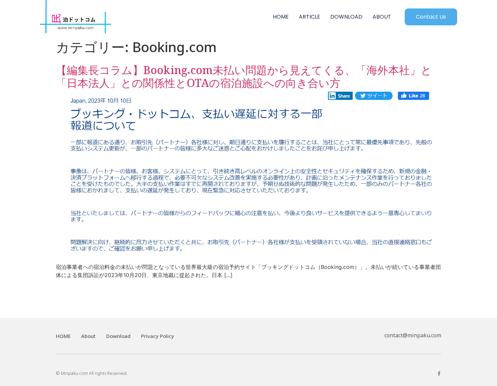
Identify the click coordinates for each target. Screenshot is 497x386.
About (88, 336)
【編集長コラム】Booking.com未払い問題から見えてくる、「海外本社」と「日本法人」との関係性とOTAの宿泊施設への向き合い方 (244, 73)
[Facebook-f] (438, 373)
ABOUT (382, 17)
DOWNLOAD (346, 17)
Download (118, 336)
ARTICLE (309, 17)
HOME (281, 17)
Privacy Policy (157, 336)
